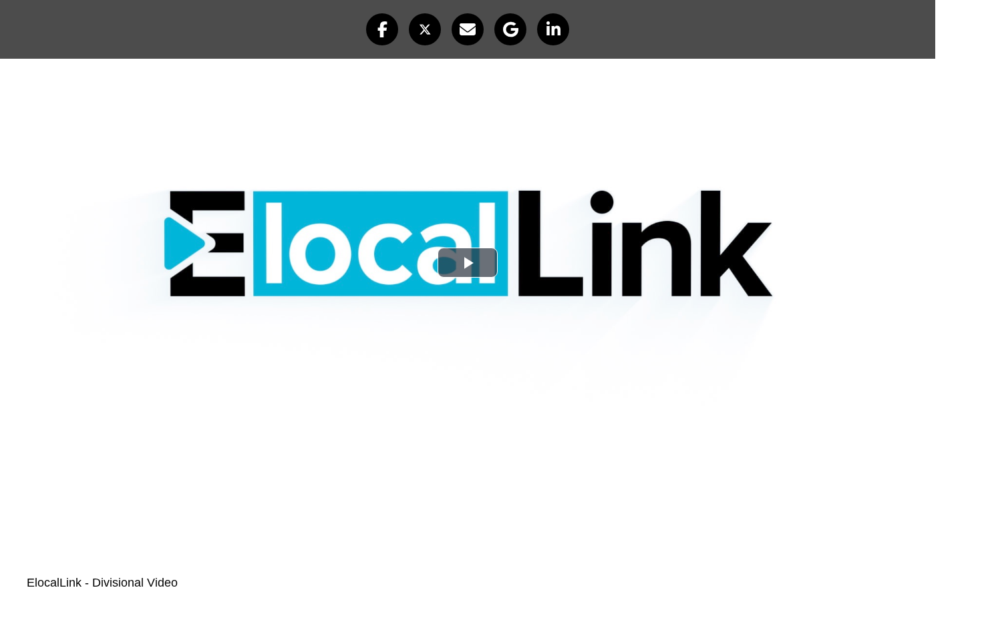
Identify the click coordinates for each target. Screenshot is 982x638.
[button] (382, 29)
